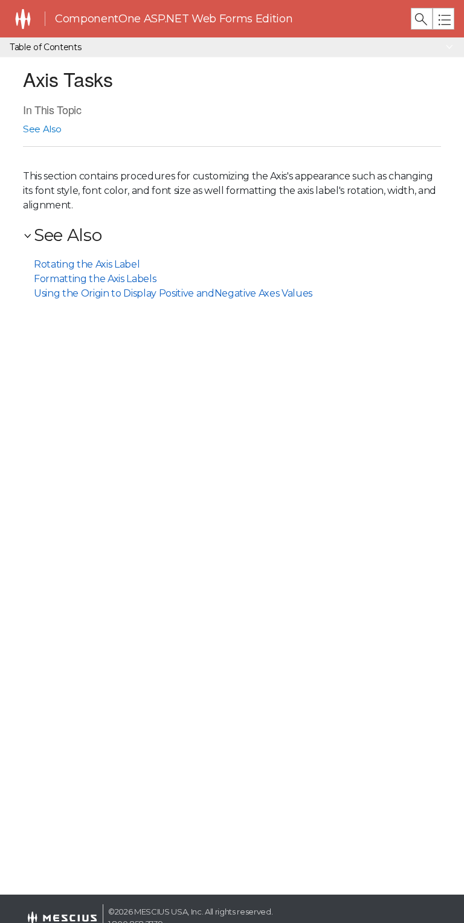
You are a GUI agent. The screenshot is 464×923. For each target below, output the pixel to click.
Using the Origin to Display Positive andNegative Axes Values (173, 293)
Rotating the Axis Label (87, 264)
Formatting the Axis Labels (95, 279)
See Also (42, 129)
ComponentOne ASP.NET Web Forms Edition (173, 19)
